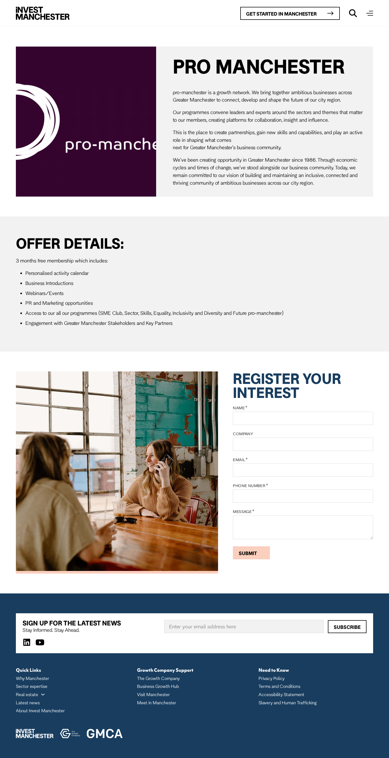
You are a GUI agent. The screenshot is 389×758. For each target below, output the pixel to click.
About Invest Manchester (40, 710)
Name (239, 408)
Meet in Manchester (156, 702)
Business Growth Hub (158, 686)
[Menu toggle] (369, 13)
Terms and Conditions (279, 686)
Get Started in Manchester (281, 14)
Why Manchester (32, 678)
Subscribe (347, 627)
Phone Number (249, 486)
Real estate (27, 694)
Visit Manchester (153, 694)
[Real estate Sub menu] (43, 694)
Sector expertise (31, 686)
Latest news (28, 702)
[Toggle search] (353, 13)
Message (242, 512)
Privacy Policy (271, 678)
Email (239, 460)
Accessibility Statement (281, 694)
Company (243, 434)
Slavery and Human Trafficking (287, 702)
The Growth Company (158, 678)
